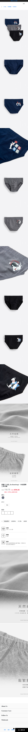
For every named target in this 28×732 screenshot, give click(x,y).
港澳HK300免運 (14, 0)
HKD (2, 490)
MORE (5, 6)
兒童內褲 (14, 6)
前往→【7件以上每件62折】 (11, 492)
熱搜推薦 (9, 6)
